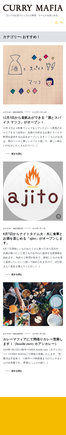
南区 (15, 112)
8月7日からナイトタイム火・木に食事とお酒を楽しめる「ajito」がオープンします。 (33, 238)
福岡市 (20, 112)
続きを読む (17, 153)
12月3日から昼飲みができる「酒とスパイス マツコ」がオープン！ (32, 119)
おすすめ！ (8, 112)
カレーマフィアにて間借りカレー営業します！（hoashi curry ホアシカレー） (33, 341)
